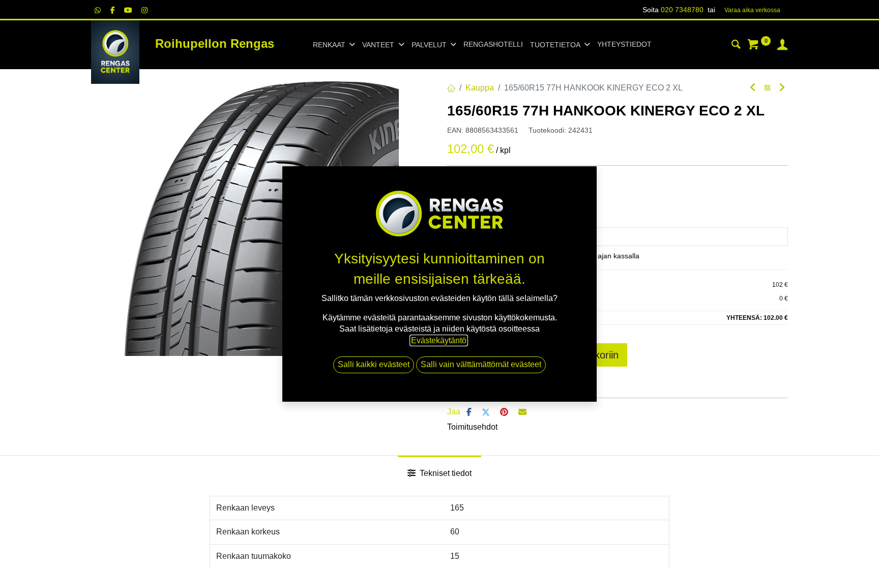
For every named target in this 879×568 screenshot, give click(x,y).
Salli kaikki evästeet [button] (373, 364)
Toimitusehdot (472, 427)
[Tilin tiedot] (782, 46)
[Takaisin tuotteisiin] (767, 88)
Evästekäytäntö (438, 340)
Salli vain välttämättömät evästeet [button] (481, 364)
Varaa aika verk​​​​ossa (752, 10)
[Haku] (736, 46)
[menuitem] (493, 45)
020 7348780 (682, 10)
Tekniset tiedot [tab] (445, 473)
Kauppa (479, 87)
